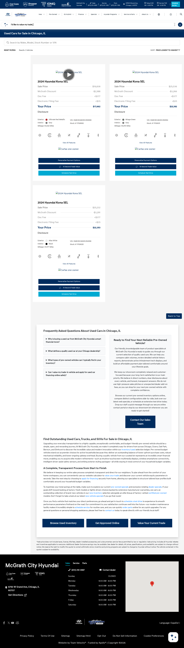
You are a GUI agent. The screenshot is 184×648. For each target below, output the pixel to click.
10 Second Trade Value (71, 167)
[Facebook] (4, 623)
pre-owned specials (119, 487)
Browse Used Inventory (63, 523)
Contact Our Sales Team (140, 421)
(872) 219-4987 (78, 570)
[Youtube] (12, 623)
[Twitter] (8, 623)
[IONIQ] (39, 574)
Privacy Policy (27, 635)
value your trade (112, 475)
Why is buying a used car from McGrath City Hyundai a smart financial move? (73, 340)
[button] (152, 584)
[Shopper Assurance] (25, 574)
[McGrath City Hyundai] (17, 14)
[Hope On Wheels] (10, 579)
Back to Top (174, 316)
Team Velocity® (78, 642)
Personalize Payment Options (69, 160)
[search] (181, 14)
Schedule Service (175, 4)
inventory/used (128, 449)
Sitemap (65, 635)
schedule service (82, 507)
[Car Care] (10, 574)
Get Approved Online (107, 523)
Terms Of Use (47, 635)
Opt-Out (101, 635)
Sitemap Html (83, 635)
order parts (127, 507)
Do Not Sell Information (125, 635)
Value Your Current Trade (151, 523)
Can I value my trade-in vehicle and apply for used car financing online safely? (70, 373)
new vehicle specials (94, 496)
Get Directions (16, 595)
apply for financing (90, 478)
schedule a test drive (133, 501)
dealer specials (155, 487)
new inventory (95, 493)
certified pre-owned (157, 493)
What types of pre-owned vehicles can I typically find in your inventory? (73, 361)
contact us (109, 510)
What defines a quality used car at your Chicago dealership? (74, 351)
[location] (124, 4)
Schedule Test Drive (69, 173)
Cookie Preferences (154, 635)
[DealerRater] (17, 623)
